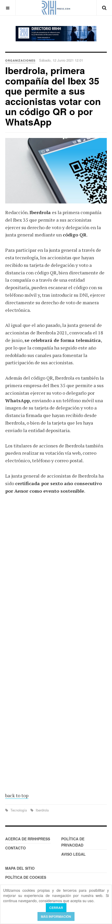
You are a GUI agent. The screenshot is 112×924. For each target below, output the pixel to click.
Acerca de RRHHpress (27, 838)
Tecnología (18, 810)
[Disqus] (56, 575)
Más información (56, 916)
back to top (16, 795)
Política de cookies (25, 877)
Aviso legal (73, 854)
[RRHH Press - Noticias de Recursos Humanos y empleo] (56, 8)
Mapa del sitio (20, 868)
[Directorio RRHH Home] (56, 33)
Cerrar (56, 907)
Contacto (15, 847)
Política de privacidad (72, 842)
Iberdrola (42, 810)
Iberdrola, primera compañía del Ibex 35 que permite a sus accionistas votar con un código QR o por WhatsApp (53, 95)
